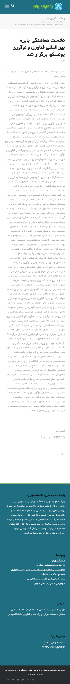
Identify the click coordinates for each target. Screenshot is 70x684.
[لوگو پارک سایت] (41, 7)
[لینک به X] (18, 679)
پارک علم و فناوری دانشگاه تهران (28, 670)
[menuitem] (12, 7)
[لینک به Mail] (7, 679)
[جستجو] (12, 7)
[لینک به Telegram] (28, 679)
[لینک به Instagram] (33, 679)
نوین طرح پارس (32, 675)
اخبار (63, 61)
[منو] (7, 7)
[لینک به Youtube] (12, 679)
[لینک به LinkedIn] (23, 679)
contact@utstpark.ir (53, 647)
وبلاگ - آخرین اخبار (54, 18)
